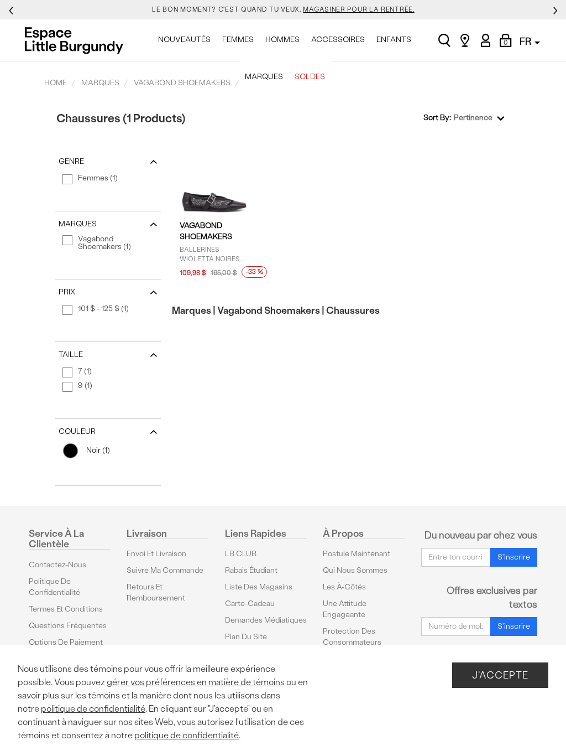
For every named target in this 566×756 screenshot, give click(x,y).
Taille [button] (71, 354)
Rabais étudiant (251, 570)
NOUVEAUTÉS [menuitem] (184, 39)
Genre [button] (71, 161)
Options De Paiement (66, 642)
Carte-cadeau (250, 603)
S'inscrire (513, 557)
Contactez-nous (57, 564)
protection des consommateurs (352, 636)
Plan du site (246, 636)
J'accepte (500, 675)
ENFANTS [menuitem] (393, 39)
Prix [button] (67, 292)
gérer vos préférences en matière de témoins (196, 682)
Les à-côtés (344, 587)
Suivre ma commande (165, 570)
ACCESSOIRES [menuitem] (338, 39)
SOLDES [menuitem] (310, 76)
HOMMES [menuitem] (282, 39)
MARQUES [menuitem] (264, 76)
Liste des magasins (258, 587)
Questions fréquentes (68, 625)
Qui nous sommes (355, 570)
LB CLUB (240, 553)
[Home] (77, 40)
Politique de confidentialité (54, 587)
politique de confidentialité (93, 708)
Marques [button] (78, 224)
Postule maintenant (356, 553)
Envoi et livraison (156, 553)
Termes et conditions (66, 609)
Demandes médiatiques (266, 620)
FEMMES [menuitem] (238, 39)
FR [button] (526, 41)
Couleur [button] (77, 431)
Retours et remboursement (156, 592)
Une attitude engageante (344, 609)
